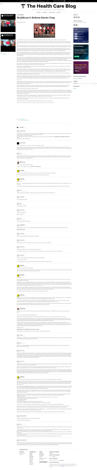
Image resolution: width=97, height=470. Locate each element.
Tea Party (27, 120)
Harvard (22, 120)
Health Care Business (52, 12)
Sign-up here (45, 462)
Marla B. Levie (22, 162)
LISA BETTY (22, 225)
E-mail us (54, 456)
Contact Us (47, 1)
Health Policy (39, 12)
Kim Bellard (30, 453)
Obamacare (24, 120)
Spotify (42, 459)
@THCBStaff (51, 453)
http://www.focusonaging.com (36, 166)
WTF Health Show (41, 455)
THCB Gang (58, 12)
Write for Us (27, 1)
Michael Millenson (31, 456)
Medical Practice (44, 12)
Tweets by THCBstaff (3, 53)
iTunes (40, 459)
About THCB (22, 1)
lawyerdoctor (22, 170)
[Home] (48, 6)
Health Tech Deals (41, 454)
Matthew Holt (80, 78)
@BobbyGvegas (22, 308)
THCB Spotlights (41, 453)
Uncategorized (20, 14)
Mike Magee (30, 454)
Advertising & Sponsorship (34, 1)
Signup (74, 88)
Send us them (62, 460)
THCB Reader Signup (42, 1)
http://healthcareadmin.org (21, 229)
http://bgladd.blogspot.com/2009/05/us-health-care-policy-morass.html (28, 329)
